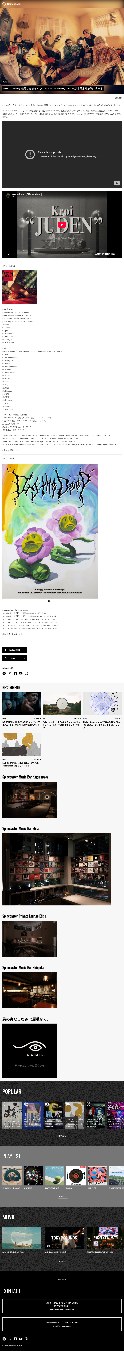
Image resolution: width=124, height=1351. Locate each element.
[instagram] (26, 675)
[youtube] (21, 675)
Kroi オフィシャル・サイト (13, 634)
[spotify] (4, 675)
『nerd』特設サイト (11, 450)
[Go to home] (11, 3)
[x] (10, 675)
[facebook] (15, 675)
